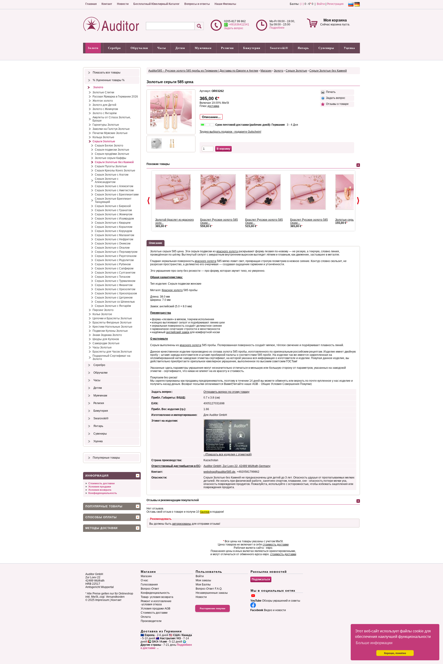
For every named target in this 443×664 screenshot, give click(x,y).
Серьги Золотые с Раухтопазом (115, 256)
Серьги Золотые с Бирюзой (113, 206)
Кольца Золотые (103, 137)
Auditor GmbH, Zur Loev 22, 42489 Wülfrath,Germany (237, 466)
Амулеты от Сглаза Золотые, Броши (112, 119)
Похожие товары (158, 164)
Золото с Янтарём (105, 113)
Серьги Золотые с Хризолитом (115, 289)
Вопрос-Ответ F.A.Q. (209, 588)
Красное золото (172, 290)
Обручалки (139, 48)
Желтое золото (103, 100)
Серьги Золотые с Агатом (111, 174)
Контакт (107, 4)
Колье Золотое (102, 314)
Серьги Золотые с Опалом (112, 247)
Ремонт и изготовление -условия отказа (156, 603)
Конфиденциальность (102, 493)
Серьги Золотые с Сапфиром (114, 268)
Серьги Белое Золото (109, 145)
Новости (123, 4)
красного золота (227, 251)
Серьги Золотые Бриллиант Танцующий (113, 200)
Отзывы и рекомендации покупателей (173, 500)
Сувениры (326, 48)
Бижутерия (251, 48)
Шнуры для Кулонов (106, 339)
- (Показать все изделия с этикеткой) (228, 454)
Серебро (114, 48)
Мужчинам (203, 48)
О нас (144, 580)
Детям (180, 48)
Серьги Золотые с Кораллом (113, 226)
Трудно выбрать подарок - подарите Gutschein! (230, 131)
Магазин (266, 70)
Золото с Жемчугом (105, 109)
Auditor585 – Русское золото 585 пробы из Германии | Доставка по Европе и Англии (203, 70)
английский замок (177, 332)
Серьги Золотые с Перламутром (116, 251)
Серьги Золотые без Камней (114, 162)
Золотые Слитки (103, 92)
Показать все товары (106, 72)
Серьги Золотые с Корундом (113, 231)
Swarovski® (279, 48)
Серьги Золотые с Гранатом (113, 210)
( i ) (302, 4)
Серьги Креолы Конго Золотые (115, 170)
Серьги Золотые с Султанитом (115, 272)
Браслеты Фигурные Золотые (112, 322)
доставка (213, 106)
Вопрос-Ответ (150, 588)
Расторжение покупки (212, 608)
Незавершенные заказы (212, 592)
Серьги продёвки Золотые (112, 153)
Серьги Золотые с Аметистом (114, 190)
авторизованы (181, 523)
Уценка (349, 48)
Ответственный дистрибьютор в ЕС (175, 466)
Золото (93, 48)
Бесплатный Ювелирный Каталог (156, 4)
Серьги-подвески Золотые (112, 149)
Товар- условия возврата (157, 597)
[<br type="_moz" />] (175, 192)
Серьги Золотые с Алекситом (114, 186)
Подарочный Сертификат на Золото (111, 357)
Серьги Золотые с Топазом (112, 276)
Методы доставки (101, 528)
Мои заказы (203, 580)
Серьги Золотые (104, 141)
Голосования (149, 584)
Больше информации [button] (374, 643)
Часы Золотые (102, 347)
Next (358, 200)
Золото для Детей (104, 105)
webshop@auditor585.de (219, 471)
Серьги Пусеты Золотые (111, 166)
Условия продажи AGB (155, 608)
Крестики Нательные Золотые (112, 326)
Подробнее (276, 27)
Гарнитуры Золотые (106, 124)
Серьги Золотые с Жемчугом (113, 214)
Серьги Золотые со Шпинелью (115, 301)
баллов (205, 511)
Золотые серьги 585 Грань (352, 219)
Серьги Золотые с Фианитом (113, 285)
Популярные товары (106, 457)
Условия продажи (99, 486)
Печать (330, 92)
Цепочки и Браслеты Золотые (112, 318)
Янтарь (303, 48)
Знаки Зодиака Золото (107, 335)
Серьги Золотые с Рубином (113, 264)
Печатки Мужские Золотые (110, 133)
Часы (161, 48)
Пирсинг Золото (103, 310)
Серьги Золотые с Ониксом (112, 243)
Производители (151, 621)
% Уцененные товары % (109, 80)
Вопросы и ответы (197, 4)
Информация (97, 475)
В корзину (223, 148)
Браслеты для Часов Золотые (112, 351)
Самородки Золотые (106, 343)
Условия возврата (99, 489)
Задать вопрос (233, 28)
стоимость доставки (276, 544)
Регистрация (335, 4)
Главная (91, 4)
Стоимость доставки (101, 483)
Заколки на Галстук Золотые (111, 129)
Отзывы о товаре (337, 104)
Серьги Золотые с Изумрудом (114, 218)
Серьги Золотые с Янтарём (113, 306)
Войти (321, 4)
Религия (227, 48)
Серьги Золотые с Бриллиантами (117, 194)
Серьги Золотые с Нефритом (114, 239)
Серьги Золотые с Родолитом (114, 260)
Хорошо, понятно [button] (395, 653)
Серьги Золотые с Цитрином (113, 297)
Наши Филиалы (225, 4)
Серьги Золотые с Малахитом (114, 235)
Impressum (102, 600)
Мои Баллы (203, 584)
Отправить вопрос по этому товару (226, 391)
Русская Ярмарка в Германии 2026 (115, 96)
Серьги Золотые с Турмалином (115, 281)
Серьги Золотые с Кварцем (112, 222)
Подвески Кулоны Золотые (110, 330)
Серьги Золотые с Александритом (106, 180)
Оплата (146, 616)
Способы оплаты (101, 517)
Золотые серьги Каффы (110, 158)
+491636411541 (238, 24)
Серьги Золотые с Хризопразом (116, 293)
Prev (148, 200)
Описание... (211, 117)
